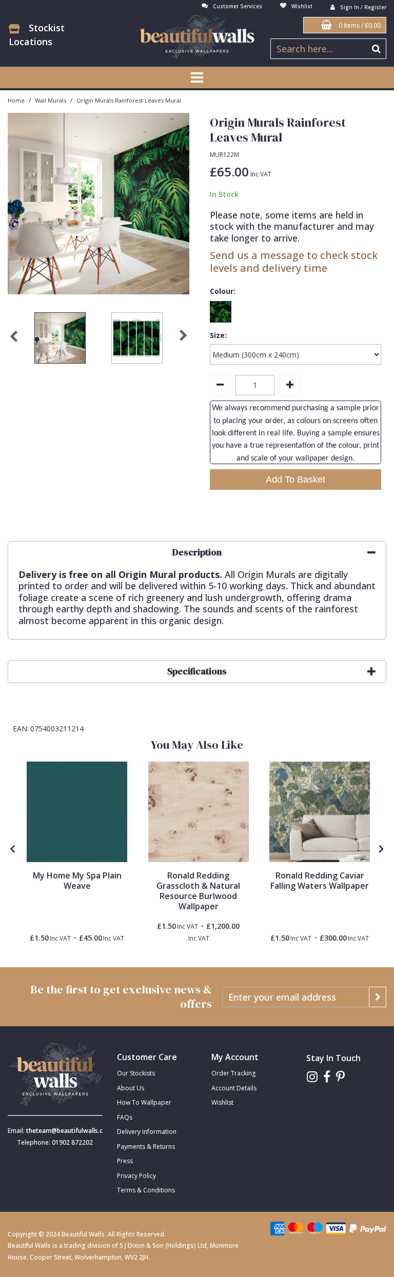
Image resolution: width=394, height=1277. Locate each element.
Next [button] (183, 340)
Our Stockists (136, 1073)
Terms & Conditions (146, 1190)
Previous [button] (14, 340)
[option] (60, 340)
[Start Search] (376, 48)
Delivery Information (146, 1131)
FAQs (124, 1117)
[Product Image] (77, 812)
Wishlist (222, 1102)
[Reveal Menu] (197, 77)
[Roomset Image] (319, 812)
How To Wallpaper (144, 1102)
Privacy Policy (136, 1176)
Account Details (234, 1088)
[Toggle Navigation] (197, 77)
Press (125, 1161)
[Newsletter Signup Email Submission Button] (377, 997)
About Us (130, 1088)
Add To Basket (295, 479)
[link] (312, 1076)
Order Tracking (233, 1073)
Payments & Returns (146, 1146)
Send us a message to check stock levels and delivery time (294, 261)
